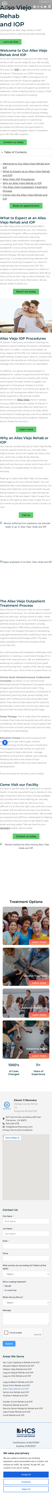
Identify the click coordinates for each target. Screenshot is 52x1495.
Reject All (26, 1489)
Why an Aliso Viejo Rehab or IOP (22, 183)
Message (7, 1310)
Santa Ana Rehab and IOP (16, 1392)
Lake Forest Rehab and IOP (16, 1412)
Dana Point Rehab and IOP (16, 1385)
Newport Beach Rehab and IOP (18, 1366)
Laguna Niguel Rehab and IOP (18, 1372)
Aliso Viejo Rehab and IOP (16, 1389)
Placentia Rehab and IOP (15, 1405)
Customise (26, 1482)
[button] (49, 6)
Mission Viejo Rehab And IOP (17, 1369)
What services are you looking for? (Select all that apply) (24, 1267)
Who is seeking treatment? (14, 1282)
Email (5, 1241)
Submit (9, 1343)
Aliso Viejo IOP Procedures (19, 179)
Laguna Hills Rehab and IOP (17, 1376)
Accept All (26, 1474)
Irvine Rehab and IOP (13, 1415)
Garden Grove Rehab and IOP (18, 1401)
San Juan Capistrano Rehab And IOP (21, 1362)
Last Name (7, 1228)
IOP (17, 69)
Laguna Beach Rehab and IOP (18, 1382)
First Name (7, 1216)
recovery (5, 828)
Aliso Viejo (23, 399)
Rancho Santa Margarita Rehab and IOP (23, 1408)
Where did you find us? (13, 1297)
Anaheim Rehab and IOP (15, 1395)
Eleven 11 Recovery (25, 1100)
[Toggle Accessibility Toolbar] (5, 743)
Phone (5, 1253)
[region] (26, 1472)
